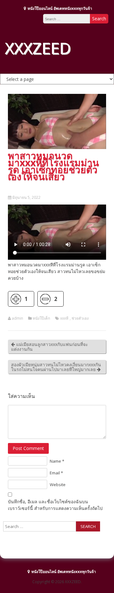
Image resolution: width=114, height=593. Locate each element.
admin (17, 318)
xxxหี (64, 318)
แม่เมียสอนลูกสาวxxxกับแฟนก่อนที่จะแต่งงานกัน (49, 346)
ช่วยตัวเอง (80, 318)
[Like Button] (15, 299)
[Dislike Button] (45, 299)
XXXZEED (38, 48)
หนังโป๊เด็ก (41, 318)
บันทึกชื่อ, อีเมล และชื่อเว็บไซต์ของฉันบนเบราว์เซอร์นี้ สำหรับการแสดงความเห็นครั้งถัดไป (55, 505)
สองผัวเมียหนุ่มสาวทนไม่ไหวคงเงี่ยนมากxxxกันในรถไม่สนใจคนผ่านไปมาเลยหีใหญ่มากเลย (56, 367)
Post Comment (28, 448)
